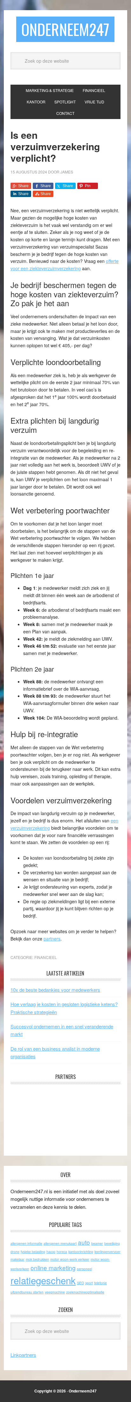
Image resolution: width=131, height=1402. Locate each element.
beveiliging (112, 1243)
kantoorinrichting (80, 1251)
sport (89, 1282)
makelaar (17, 1259)
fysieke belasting (33, 1251)
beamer (97, 1243)
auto (84, 1242)
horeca (62, 1251)
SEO (80, 1282)
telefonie (100, 1282)
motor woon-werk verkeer (69, 1259)
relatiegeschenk (43, 1280)
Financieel (45, 957)
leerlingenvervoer (107, 1251)
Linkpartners (23, 1354)
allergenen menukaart (60, 1243)
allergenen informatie (26, 1243)
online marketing (53, 1267)
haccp (50, 1251)
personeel (84, 1268)
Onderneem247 (65, 29)
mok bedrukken (37, 1259)
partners (52, 938)
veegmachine (55, 1292)
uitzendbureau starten (27, 1292)
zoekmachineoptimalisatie (85, 1292)
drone (14, 1251)
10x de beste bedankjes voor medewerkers (55, 989)
